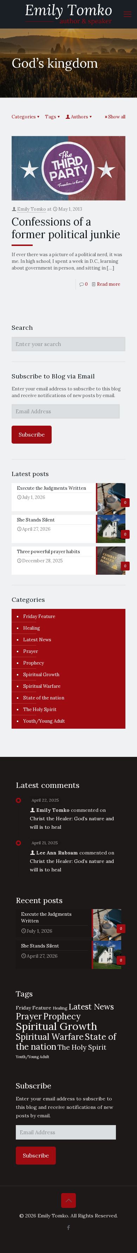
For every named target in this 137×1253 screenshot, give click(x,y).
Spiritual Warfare (41, 686)
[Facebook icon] (68, 1227)
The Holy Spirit (40, 709)
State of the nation (43, 698)
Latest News (37, 640)
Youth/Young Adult (44, 721)
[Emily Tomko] (68, 14)
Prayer (30, 651)
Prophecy (33, 663)
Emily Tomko (31, 209)
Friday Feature (39, 616)
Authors (79, 117)
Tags (50, 117)
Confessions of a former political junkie (66, 228)
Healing (31, 628)
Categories (24, 117)
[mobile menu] (127, 14)
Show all (116, 117)
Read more (108, 284)
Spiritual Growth (41, 675)
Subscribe (32, 434)
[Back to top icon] (68, 1200)
